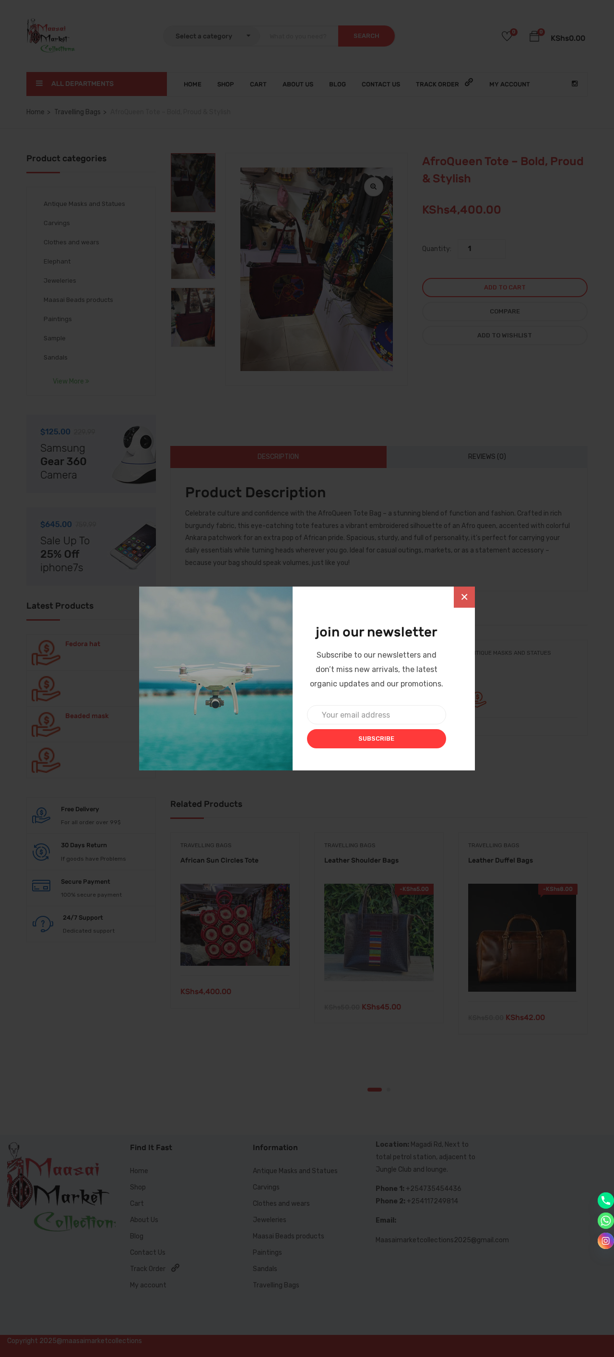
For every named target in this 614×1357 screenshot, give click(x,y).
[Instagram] (606, 1241)
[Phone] (606, 1200)
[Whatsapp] (606, 1221)
